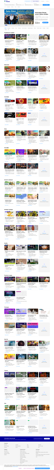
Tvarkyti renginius (35, 1)
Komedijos (39, 444)
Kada (16, 3)
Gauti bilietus (45, 21)
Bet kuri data (19, 4)
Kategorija (35, 3)
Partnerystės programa (23, 457)
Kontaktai (5, 454)
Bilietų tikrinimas (22, 462)
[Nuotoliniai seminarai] (19, 16)
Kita (38, 447)
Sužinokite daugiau (15, 466)
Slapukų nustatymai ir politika (39, 455)
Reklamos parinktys (22, 459)
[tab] (16, 25)
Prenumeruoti (47, 438)
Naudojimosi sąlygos (7, 453)
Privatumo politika (6, 452)
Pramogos (5, 447)
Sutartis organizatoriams (23, 452)
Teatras (28, 447)
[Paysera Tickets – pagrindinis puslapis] (7, 1)
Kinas (27, 444)
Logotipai (21, 458)
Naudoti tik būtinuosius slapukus (29, 468)
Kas (4, 3)
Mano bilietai (27, 1)
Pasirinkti (21, 468)
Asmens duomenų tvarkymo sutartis (24, 453)
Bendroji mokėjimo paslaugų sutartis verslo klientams (42, 454)
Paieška (47, 4)
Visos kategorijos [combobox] (36, 4)
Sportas (17, 447)
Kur (25, 3)
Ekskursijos (5, 444)
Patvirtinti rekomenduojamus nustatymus (42, 468)
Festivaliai (17, 444)
